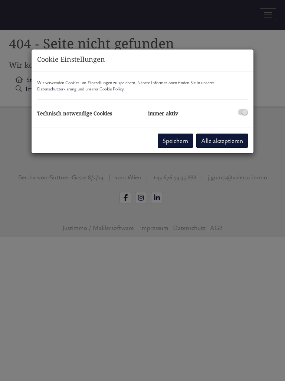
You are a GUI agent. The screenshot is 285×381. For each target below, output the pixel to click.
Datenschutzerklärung (56, 89)
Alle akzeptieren (222, 140)
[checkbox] (243, 112)
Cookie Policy (111, 89)
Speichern (175, 140)
